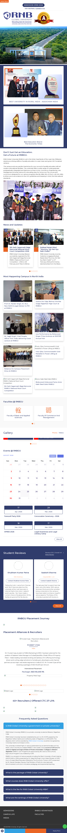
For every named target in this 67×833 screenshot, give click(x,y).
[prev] (59, 456)
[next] (62, 456)
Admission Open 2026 (33, 5)
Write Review (49, 554)
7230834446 (40, 9)
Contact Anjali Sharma (48, 581)
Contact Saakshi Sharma (18, 581)
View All (59, 539)
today (52, 456)
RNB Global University (36, 741)
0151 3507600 (30, 8)
